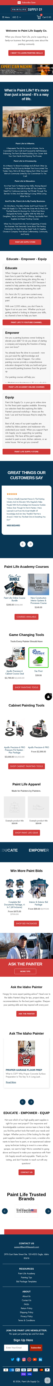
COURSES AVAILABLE (26, 616)
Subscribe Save (29, 2)
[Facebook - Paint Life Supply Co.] (18, 1359)
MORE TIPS (25, 971)
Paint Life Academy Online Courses (26, 387)
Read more (11, 1082)
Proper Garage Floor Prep (24, 1070)
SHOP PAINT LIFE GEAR (26, 832)
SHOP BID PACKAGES (26, 923)
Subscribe (36, 1348)
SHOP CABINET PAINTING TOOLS (26, 766)
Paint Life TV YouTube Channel (26, 322)
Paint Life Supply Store (25, 242)
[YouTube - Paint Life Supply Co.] (34, 1359)
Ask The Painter (27, 1014)
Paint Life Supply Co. (31, 1381)
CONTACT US (26, 1172)
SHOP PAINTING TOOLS (26, 687)
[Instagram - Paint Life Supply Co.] (24, 1359)
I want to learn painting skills (27, 53)
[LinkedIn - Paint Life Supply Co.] (40, 1359)
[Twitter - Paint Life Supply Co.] (12, 1359)
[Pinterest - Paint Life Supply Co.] (29, 1359)
